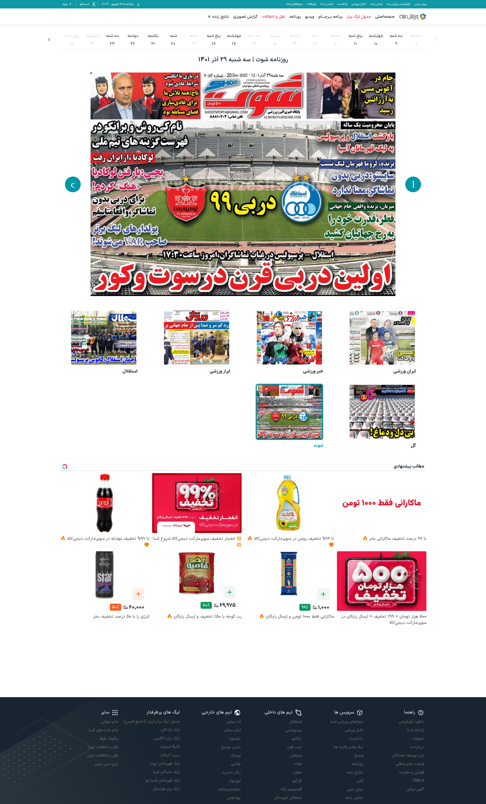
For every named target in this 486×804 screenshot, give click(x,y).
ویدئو (358, 755)
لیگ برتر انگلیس (166, 738)
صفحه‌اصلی (385, 17)
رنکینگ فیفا (109, 739)
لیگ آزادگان (170, 730)
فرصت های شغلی (410, 764)
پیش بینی (420, 4)
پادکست (342, 4)
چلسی (236, 764)
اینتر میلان (232, 730)
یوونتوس (234, 798)
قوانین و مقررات (411, 772)
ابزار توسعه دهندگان (408, 755)
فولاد (298, 764)
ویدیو (309, 17)
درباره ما (417, 747)
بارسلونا (235, 739)
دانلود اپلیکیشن (411, 722)
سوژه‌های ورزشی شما (346, 722)
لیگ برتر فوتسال (166, 789)
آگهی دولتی (415, 789)
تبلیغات (311, 4)
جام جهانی (109, 722)
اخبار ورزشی (359, 4)
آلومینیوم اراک (291, 789)
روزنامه (295, 17)
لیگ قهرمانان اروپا (164, 764)
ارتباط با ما (415, 730)
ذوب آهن (294, 747)
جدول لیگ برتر (359, 17)
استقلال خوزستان (288, 798)
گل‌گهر (297, 781)
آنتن (359, 781)
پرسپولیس (293, 730)
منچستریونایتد (229, 789)
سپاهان (296, 755)
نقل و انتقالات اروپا (103, 747)
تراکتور (296, 739)
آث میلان (233, 722)
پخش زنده (376, 4)
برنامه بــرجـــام (330, 17)
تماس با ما (326, 4)
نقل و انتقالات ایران (102, 755)
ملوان (297, 772)
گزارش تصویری (245, 17)
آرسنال (236, 755)
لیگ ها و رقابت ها (348, 747)
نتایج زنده (220, 17)
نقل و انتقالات (273, 17)
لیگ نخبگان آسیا (166, 772)
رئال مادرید (231, 772)
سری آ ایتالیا (170, 755)
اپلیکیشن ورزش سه (398, 4)
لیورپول (235, 781)
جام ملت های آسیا (103, 730)
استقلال (295, 722)
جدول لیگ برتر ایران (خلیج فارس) (151, 721)
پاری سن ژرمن (106, 764)
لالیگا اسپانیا (170, 747)
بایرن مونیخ (231, 747)
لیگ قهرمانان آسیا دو (162, 780)
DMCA (418, 781)
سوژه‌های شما (294, 4)
